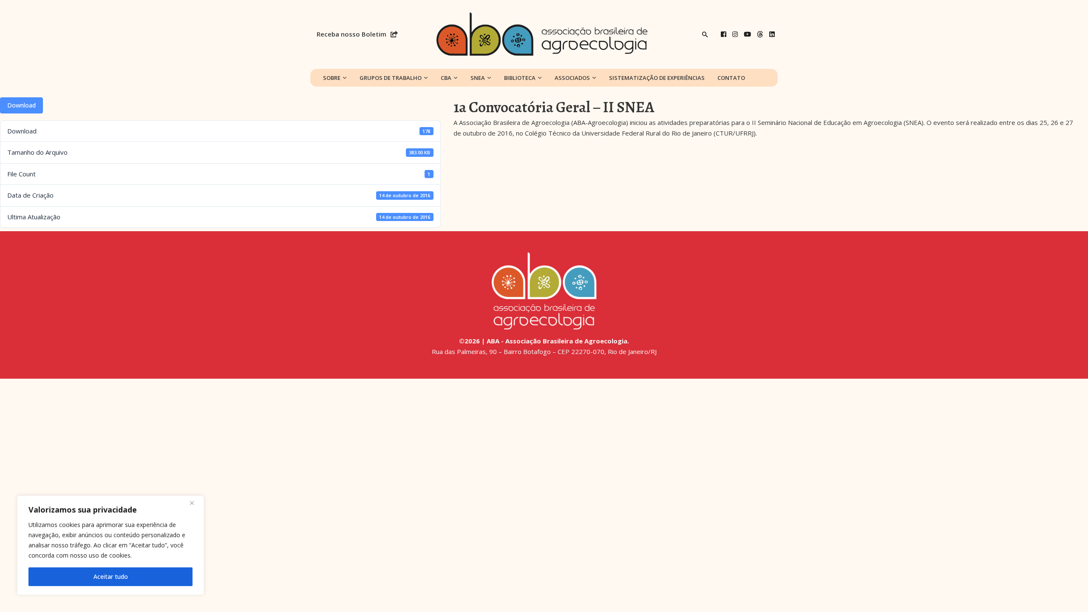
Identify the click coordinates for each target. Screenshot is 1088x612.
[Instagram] (735, 34)
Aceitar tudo (111, 576)
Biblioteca (520, 78)
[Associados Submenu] (594, 78)
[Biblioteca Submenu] (540, 78)
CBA (446, 78)
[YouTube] (747, 34)
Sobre (331, 78)
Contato (731, 78)
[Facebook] (723, 34)
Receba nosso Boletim (351, 34)
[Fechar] (195, 503)
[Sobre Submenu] (345, 78)
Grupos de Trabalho (391, 78)
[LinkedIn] (772, 34)
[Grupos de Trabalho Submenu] (426, 78)
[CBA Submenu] (455, 78)
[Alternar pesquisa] (705, 34)
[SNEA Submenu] (489, 78)
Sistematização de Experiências (657, 78)
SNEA (477, 78)
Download (21, 105)
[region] (110, 545)
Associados (572, 78)
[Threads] (760, 34)
